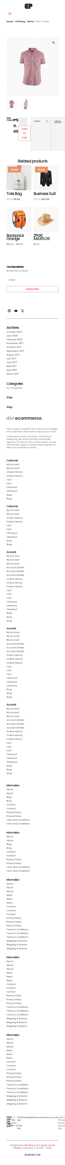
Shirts (30, 21)
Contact (11, 804)
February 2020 (14, 339)
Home (9, 21)
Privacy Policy (13, 812)
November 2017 (14, 343)
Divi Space (30, 1145)
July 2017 (11, 358)
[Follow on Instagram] (9, 311)
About (9, 789)
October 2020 (14, 331)
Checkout (11, 487)
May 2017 (11, 366)
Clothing (20, 21)
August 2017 (13, 354)
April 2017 (11, 370)
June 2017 (11, 362)
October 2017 (13, 347)
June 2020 (12, 335)
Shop (9, 494)
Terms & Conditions (17, 929)
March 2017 (12, 373)
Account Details (15, 567)
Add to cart (24, 133)
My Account (13, 464)
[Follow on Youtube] (16, 311)
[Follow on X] (22, 311)
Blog (8, 797)
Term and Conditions (18, 819)
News (9, 895)
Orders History (14, 471)
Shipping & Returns (16, 940)
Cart (8, 479)
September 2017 (15, 351)
